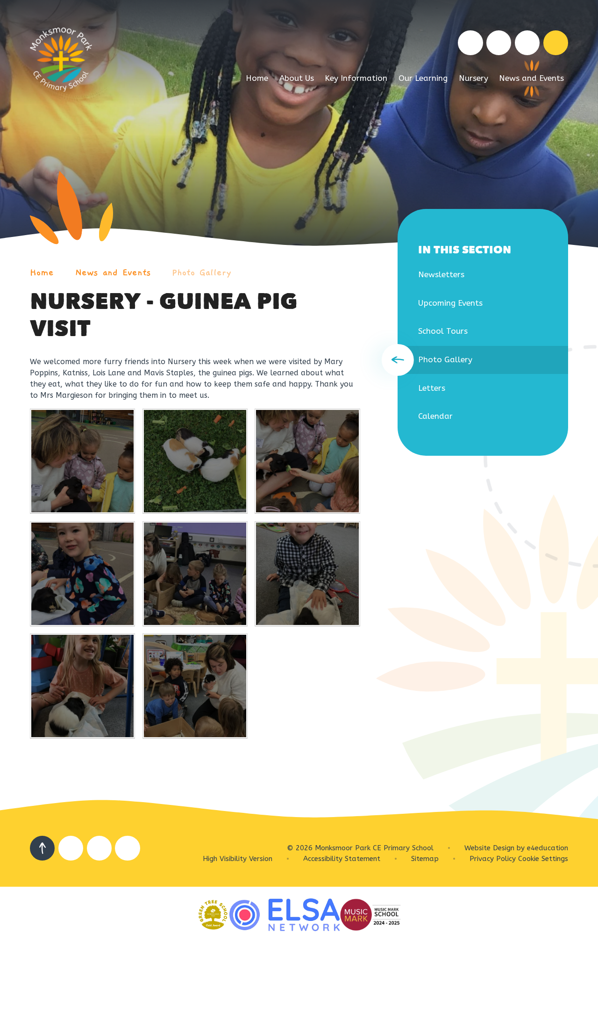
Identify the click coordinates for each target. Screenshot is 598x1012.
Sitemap (425, 858)
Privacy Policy (493, 858)
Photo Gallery (201, 272)
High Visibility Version (237, 858)
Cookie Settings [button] (543, 858)
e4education (547, 848)
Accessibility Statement (341, 858)
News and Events (113, 272)
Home (42, 272)
